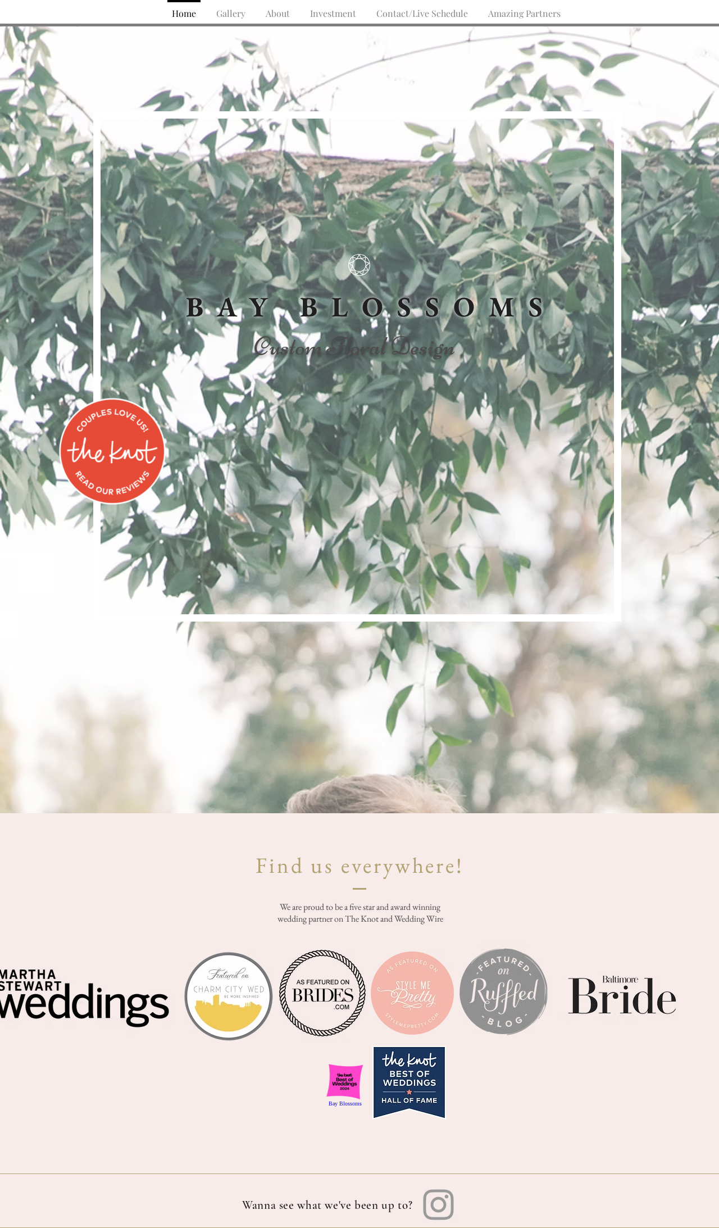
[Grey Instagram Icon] (438, 1204)
